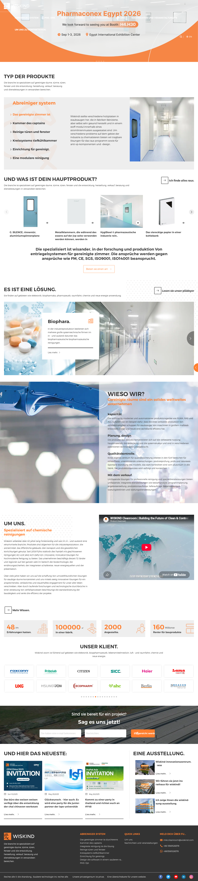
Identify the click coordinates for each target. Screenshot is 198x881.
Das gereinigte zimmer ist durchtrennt (99, 839)
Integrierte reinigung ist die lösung (97, 846)
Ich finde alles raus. (181, 180)
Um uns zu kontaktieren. (30, 29)
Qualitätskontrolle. (121, 453)
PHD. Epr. (50, 17)
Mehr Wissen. (21, 610)
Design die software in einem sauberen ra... (101, 859)
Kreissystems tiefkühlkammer (35, 140)
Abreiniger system (27, 17)
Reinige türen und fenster (31, 132)
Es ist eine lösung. (73, 17)
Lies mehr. (53, 352)
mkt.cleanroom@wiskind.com (179, 840)
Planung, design (119, 435)
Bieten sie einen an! (97, 269)
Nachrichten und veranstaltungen (154, 17)
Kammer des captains (29, 123)
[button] (94, 61)
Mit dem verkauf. (120, 475)
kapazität (115, 414)
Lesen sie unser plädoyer (178, 290)
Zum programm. (100, 17)
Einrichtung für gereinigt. (31, 149)
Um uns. (121, 17)
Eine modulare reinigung (31, 158)
